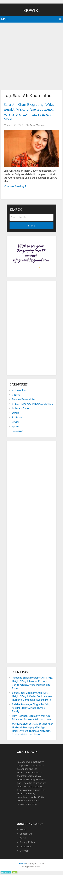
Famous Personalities (23, 399)
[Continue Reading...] (15, 186)
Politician (17, 417)
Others (15, 413)
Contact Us (25, 833)
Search (31, 226)
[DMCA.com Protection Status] (9, 873)
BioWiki (31, 10)
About (22, 838)
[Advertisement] (31, 55)
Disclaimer (25, 846)
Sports (15, 426)
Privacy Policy (27, 842)
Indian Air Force (20, 408)
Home (22, 829)
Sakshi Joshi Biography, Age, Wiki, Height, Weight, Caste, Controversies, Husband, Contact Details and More (32, 696)
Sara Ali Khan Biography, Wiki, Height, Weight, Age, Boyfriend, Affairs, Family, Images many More (29, 112)
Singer (15, 422)
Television (17, 431)
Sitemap (24, 850)
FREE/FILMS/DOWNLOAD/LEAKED (32, 403)
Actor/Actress (37, 125)
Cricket (16, 394)
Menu (4, 19)
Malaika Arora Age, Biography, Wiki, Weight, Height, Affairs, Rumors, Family (31, 708)
